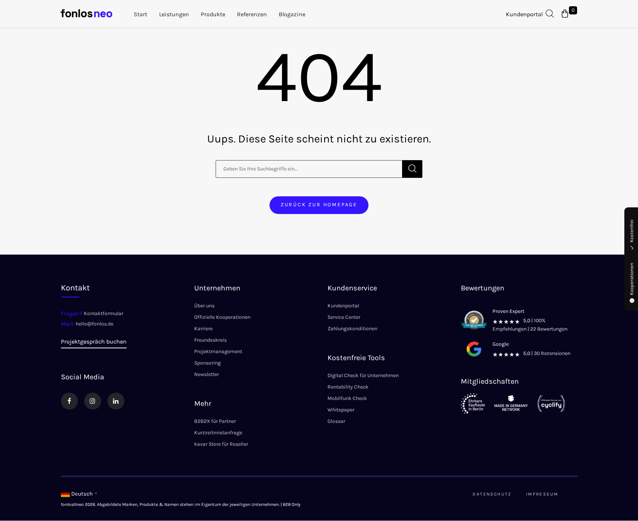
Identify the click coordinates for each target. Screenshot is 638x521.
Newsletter (206, 374)
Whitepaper (340, 410)
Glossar (336, 421)
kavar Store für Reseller (221, 444)
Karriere (203, 328)
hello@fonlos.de (94, 324)
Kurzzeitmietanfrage (218, 432)
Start (140, 14)
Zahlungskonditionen (352, 328)
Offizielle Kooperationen (222, 317)
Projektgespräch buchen (94, 341)
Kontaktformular (103, 313)
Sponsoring (207, 363)
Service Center (343, 317)
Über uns (204, 306)
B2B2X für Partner (215, 421)
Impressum (542, 494)
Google (501, 344)
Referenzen (252, 14)
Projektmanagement (218, 351)
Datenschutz (492, 494)
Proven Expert (508, 311)
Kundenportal (524, 14)
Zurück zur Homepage (319, 204)
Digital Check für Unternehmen (363, 375)
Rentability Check (347, 387)
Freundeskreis (210, 340)
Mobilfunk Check (347, 398)
